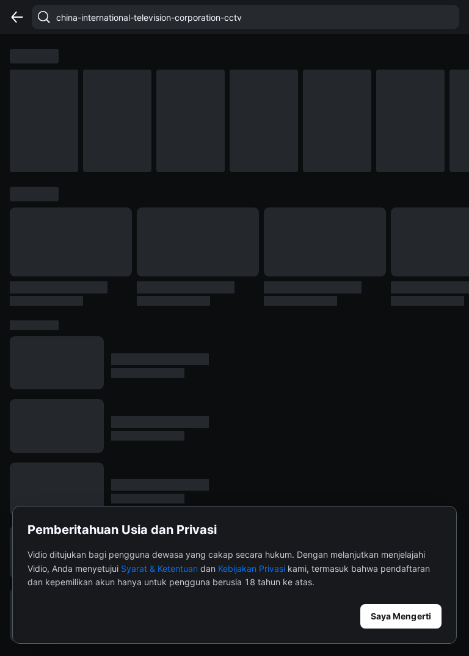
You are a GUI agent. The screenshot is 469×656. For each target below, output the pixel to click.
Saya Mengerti (401, 616)
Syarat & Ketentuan (159, 568)
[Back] (17, 17)
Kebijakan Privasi (251, 568)
